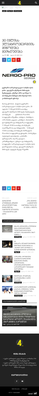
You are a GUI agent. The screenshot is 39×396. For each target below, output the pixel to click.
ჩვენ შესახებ (15, 389)
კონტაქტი (24, 389)
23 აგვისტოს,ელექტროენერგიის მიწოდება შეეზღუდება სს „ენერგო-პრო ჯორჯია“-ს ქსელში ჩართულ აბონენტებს (24, 246)
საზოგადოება (17, 11)
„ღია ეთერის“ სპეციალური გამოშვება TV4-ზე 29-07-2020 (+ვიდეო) (29, 204)
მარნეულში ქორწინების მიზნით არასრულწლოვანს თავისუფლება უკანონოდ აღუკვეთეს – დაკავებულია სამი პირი (10, 207)
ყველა (11, 8)
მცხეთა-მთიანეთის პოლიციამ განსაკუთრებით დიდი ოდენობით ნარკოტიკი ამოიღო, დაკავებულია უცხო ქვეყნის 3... (25, 230)
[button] (36, 3)
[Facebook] (17, 381)
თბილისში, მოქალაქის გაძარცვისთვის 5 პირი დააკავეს (22, 278)
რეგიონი (18, 8)
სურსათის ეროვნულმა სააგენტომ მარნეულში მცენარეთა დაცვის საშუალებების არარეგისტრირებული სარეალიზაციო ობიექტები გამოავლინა (23, 263)
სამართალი (18, 236)
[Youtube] (22, 381)
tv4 (8, 55)
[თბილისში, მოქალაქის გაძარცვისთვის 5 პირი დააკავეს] (7, 278)
